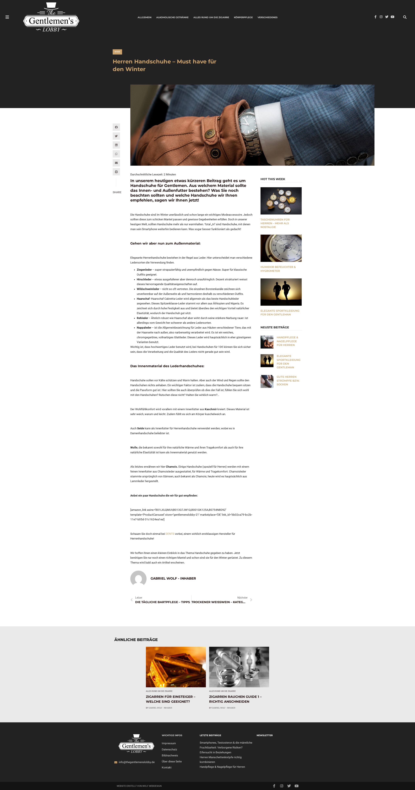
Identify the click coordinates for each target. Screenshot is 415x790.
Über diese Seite (172, 761)
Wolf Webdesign (152, 786)
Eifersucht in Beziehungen (215, 752)
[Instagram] (381, 16)
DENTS (170, 533)
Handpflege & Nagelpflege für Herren (287, 341)
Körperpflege (243, 17)
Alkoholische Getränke (172, 17)
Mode (117, 52)
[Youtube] (392, 16)
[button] (404, 17)
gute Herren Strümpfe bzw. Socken (288, 380)
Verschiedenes (268, 17)
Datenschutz (169, 749)
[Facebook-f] (375, 16)
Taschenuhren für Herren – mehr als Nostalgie (275, 223)
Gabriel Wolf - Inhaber (160, 708)
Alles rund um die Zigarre (211, 17)
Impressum (169, 743)
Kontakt (167, 767)
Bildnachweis (170, 755)
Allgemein (144, 17)
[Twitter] (386, 16)
